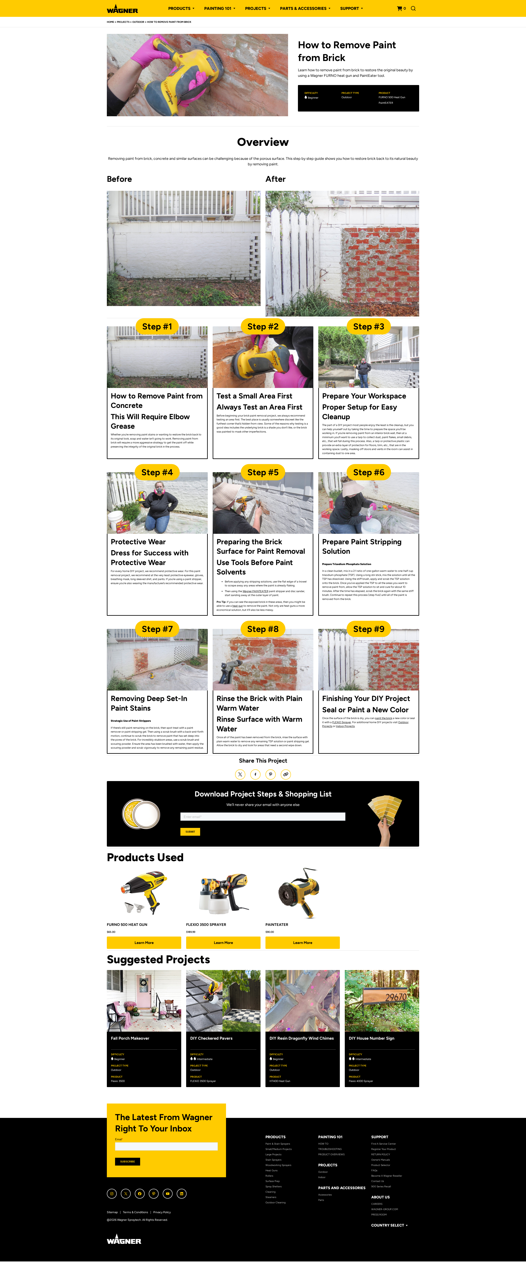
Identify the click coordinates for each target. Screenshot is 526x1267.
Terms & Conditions (135, 1212)
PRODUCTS (275, 1137)
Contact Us (377, 1181)
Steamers (270, 1197)
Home (110, 22)
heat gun (237, 605)
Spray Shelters (273, 1186)
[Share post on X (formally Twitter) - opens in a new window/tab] (240, 774)
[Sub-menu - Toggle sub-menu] (192, 8)
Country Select (387, 1225)
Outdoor (138, 22)
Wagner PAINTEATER (255, 591)
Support (379, 1137)
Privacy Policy (162, 1212)
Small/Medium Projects (278, 1149)
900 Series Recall (381, 1186)
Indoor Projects (345, 726)
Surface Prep (272, 1181)
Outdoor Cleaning (275, 1202)
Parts (321, 1200)
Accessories (325, 1194)
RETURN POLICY (380, 1154)
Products (179, 8)
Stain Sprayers (273, 1159)
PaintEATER (386, 102)
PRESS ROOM (379, 1214)
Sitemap (112, 1212)
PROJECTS (255, 8)
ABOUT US (380, 1197)
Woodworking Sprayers (278, 1165)
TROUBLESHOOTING (330, 1149)
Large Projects (273, 1154)
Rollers (269, 1175)
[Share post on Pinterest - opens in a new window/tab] (270, 774)
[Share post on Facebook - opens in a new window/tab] (255, 774)
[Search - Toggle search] (413, 8)
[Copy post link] (286, 774)
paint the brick (383, 718)
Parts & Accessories (303, 8)
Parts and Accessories (342, 1188)
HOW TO (323, 1143)
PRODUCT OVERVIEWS (331, 1154)
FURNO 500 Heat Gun (392, 97)
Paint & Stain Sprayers (277, 1143)
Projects (123, 22)
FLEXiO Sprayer (341, 722)
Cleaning (270, 1191)
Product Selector (380, 1165)
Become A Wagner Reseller (386, 1175)
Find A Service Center (383, 1143)
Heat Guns (271, 1170)
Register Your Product (383, 1149)
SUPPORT (349, 8)
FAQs (374, 1170)
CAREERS (376, 1204)
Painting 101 (217, 8)
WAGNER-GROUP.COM (384, 1209)
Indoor (321, 1177)
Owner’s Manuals (380, 1159)
